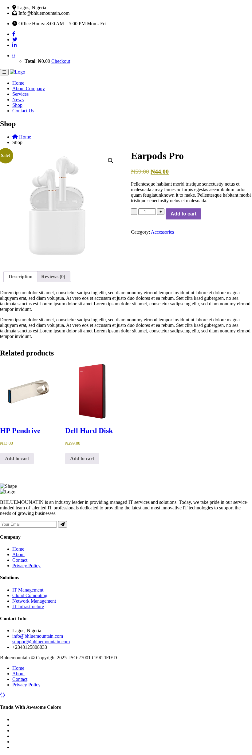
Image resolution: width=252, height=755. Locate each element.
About (18, 554)
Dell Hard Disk (89, 431)
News (18, 99)
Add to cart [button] (17, 458)
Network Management (34, 601)
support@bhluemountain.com (41, 641)
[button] (110, 160)
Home (18, 83)
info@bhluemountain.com (37, 636)
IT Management (27, 589)
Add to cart (183, 213)
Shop (17, 105)
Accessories (162, 232)
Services (20, 94)
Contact (19, 560)
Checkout (60, 61)
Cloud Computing (29, 595)
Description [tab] (21, 276)
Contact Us (23, 110)
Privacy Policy (26, 565)
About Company (28, 88)
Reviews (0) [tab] (53, 276)
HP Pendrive (20, 431)
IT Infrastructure (28, 606)
